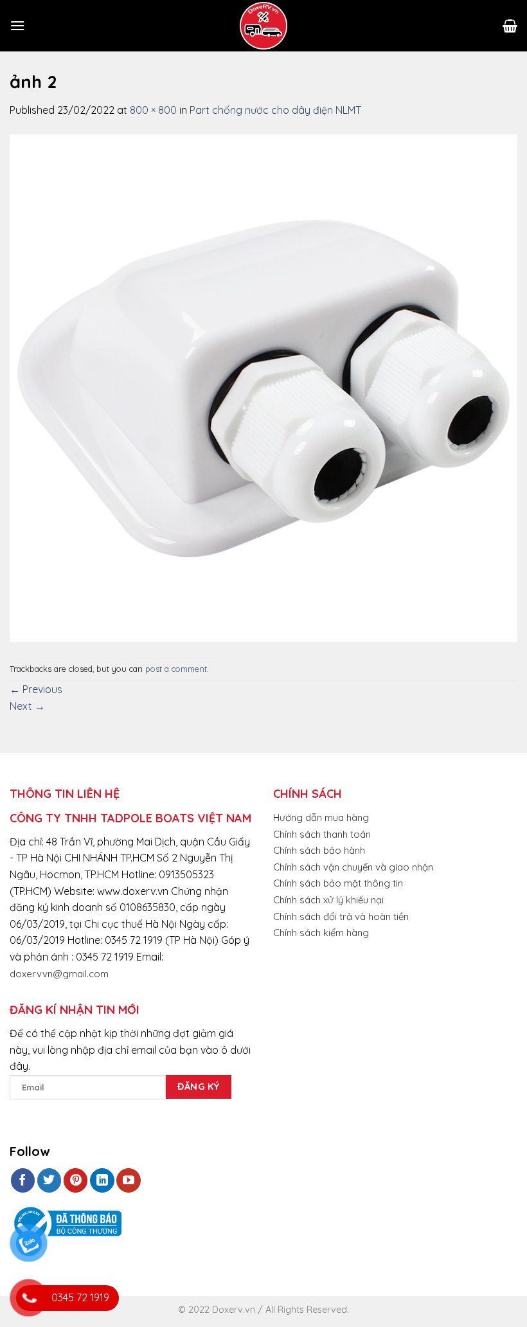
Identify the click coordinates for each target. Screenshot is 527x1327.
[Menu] (17, 25)
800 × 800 (153, 110)
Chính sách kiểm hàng (321, 932)
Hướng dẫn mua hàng (321, 817)
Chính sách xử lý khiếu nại (328, 900)
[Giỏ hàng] (510, 26)
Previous (36, 689)
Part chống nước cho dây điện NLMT (275, 110)
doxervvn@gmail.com (59, 974)
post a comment (176, 669)
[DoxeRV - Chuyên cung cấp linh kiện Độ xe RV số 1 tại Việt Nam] (263, 25)
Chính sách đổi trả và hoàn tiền (341, 916)
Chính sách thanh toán (322, 834)
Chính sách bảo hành (319, 850)
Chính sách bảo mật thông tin (338, 883)
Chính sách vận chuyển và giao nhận (353, 867)
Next (27, 706)
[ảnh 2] (263, 387)
